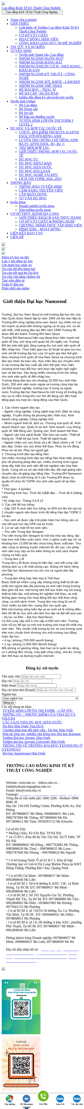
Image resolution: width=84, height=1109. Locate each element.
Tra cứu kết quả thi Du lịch (20, 273)
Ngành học (9, 694)
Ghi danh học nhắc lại (17, 265)
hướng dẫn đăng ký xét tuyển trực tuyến (46, 97)
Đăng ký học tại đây (15, 257)
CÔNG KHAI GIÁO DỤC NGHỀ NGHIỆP (50, 43)
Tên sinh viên (11, 676)
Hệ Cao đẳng (28, 105)
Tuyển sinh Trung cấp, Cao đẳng (41, 54)
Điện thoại (9, 685)
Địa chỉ (7, 681)
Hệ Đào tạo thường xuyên (36, 117)
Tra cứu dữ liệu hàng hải (18, 269)
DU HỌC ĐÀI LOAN (34, 171)
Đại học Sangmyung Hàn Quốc (24, 753)
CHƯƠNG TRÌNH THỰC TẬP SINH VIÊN (50, 225)
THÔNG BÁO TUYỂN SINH (40, 186)
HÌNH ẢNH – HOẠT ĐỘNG (40, 229)
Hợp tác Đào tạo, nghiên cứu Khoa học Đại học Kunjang (42, 734)
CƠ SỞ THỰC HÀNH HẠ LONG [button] (34, 214)
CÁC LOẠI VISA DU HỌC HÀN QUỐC (32, 722)
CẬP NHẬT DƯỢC (33, 194)
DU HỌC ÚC (28, 159)
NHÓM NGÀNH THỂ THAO (40, 85)
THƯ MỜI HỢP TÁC (34, 148)
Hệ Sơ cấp (26, 113)
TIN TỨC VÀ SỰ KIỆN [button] (27, 47)
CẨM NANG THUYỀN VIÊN (41, 190)
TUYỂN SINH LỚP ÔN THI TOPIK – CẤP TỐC (38, 710)
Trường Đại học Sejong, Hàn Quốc (27, 738)
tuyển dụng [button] (18, 202)
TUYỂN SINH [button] (20, 51)
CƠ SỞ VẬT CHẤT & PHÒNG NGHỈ (46, 221)
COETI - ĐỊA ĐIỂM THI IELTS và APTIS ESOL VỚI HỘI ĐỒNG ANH (49, 134)
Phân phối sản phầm (15, 288)
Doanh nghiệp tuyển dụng (36, 206)
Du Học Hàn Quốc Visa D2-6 (23, 726)
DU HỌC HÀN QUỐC (35, 167)
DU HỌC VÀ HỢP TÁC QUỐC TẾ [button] (36, 128)
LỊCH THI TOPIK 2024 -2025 (40, 179)
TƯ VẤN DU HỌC (33, 198)
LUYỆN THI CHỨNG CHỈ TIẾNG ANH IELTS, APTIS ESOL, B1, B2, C (48, 142)
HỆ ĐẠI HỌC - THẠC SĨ (37, 89)
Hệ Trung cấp (28, 109)
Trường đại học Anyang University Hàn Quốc (34, 741)
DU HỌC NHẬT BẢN (35, 163)
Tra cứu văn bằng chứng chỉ (21, 276)
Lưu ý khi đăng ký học (17, 261)
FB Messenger (26, 1104)
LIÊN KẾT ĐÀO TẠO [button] (26, 233)
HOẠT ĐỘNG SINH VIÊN (38, 39)
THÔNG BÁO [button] (20, 182)
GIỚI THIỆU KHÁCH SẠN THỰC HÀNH (50, 217)
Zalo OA (60, 1104)
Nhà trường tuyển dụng (35, 210)
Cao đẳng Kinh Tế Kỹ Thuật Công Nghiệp (31, 8)
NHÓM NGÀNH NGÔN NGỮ (41, 58)
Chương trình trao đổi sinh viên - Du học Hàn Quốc (38, 730)
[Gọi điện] (43, 1096)
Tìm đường (9, 1104)
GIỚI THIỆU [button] (19, 23)
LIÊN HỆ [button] (17, 237)
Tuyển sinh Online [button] (23, 101)
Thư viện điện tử (13, 280)
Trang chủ (23, 20)
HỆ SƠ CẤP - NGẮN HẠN (38, 93)
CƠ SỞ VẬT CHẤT (33, 35)
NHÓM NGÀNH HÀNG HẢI (40, 62)
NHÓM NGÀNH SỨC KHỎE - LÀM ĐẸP (49, 82)
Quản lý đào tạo (12, 284)
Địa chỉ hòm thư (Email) (18, 690)
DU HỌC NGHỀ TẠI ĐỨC (38, 175)
